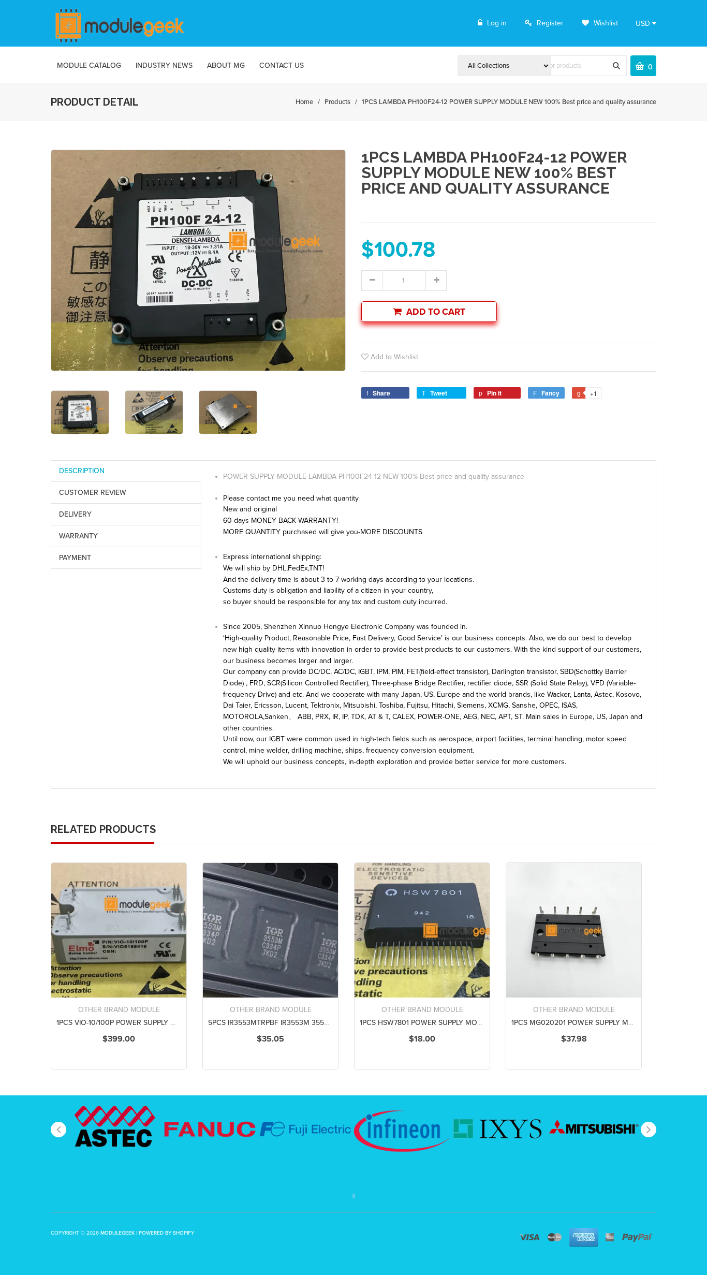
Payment (75, 557)
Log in (497, 23)
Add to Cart (435, 311)
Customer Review (92, 492)
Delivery (75, 514)
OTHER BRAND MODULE (119, 1009)
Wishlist (605, 23)
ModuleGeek (117, 1233)
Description (82, 470)
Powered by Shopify (166, 1233)
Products (337, 102)
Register (550, 23)
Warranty (78, 536)
